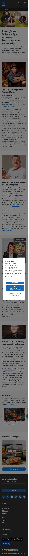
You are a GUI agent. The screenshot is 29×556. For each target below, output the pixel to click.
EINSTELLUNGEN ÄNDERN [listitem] (14, 294)
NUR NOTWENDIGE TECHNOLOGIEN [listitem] (15, 288)
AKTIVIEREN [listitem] (14, 283)
